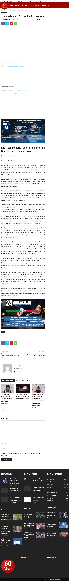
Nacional (37, 5)
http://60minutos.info (19, 368)
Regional (24, 5)
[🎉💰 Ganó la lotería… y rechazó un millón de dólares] (17, 541)
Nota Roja (8, 10)
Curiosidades (19, 1)
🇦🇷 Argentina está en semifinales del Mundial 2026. (29, 525)
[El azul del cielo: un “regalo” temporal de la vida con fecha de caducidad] (63, 525)
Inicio (11, 5)
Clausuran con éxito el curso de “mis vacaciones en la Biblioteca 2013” (10, 355)
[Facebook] (3, 23)
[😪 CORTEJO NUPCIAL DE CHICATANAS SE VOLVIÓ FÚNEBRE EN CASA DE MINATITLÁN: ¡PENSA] (17, 529)
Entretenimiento (33, 1)
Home (2, 10)
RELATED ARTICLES (8, 380)
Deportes (25, 1)
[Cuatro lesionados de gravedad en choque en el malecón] (27, 499)
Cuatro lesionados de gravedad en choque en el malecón (39, 499)
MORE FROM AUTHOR (22, 380)
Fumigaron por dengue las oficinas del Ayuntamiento (34, 354)
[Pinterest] (11, 23)
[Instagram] (18, 372)
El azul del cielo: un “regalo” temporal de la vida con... (52, 524)
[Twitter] (7, 23)
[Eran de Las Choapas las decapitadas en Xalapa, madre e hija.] (27, 480)
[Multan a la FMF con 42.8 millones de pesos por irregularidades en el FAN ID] (40, 515)
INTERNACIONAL (46, 5)
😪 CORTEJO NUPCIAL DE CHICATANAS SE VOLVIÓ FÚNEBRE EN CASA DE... (5, 530)
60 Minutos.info (6, 19)
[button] (65, 5)
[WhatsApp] (15, 23)
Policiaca (17, 5)
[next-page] (5, 411)
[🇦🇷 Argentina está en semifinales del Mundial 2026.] (40, 526)
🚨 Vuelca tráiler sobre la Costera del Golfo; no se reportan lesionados (22, 396)
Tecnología (40, 1)
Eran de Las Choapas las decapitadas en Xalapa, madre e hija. (38, 480)
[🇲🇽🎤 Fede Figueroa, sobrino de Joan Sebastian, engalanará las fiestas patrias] (4, 480)
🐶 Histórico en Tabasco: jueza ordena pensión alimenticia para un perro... (6, 518)
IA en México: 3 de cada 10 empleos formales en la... (51, 533)
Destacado (8, 332)
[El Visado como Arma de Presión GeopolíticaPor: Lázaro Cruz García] (4, 499)
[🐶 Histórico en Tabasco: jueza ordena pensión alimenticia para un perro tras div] (17, 517)
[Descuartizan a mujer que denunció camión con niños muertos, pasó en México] (27, 488)
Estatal (31, 5)
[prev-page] (2, 411)
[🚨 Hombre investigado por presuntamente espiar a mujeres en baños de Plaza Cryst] (38, 388)
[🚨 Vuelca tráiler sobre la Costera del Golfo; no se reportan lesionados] (23, 388)
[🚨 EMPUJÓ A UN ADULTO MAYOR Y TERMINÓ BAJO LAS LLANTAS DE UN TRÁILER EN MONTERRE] (7, 388)
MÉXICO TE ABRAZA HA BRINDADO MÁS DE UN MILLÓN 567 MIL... (15, 490)
